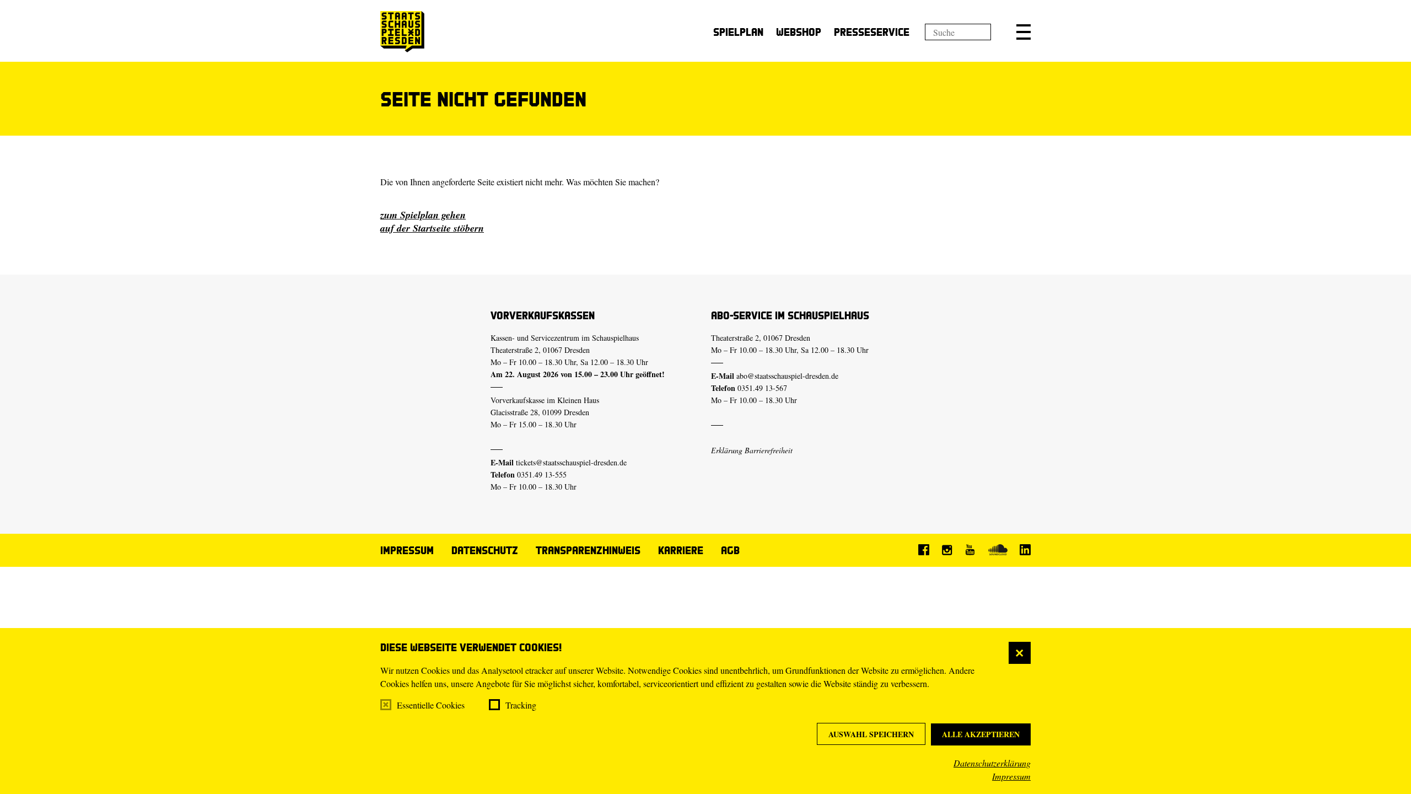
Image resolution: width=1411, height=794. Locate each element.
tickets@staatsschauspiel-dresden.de (571, 462)
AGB (730, 550)
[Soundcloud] (998, 549)
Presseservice (871, 31)
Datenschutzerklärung (992, 763)
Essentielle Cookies (431, 705)
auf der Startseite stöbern (432, 228)
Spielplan (738, 31)
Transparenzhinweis (588, 550)
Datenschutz (484, 550)
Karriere (680, 550)
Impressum (1011, 776)
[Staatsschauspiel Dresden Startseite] (402, 31)
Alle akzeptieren (981, 734)
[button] (1023, 32)
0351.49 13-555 (542, 474)
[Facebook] (923, 549)
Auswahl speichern (871, 734)
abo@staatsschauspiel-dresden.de (787, 376)
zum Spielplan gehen (423, 215)
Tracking (520, 705)
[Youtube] (970, 549)
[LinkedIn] (1025, 549)
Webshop (798, 31)
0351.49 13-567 (762, 388)
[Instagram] (946, 549)
